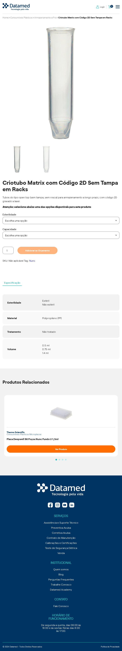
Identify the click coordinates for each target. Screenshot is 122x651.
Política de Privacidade (110, 646)
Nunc (32, 260)
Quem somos (61, 569)
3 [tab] (62, 459)
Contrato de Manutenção (61, 537)
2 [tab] (59, 459)
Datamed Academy (61, 589)
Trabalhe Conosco (61, 584)
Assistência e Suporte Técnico (61, 522)
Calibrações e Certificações (61, 542)
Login (102, 7)
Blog (61, 574)
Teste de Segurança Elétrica (61, 548)
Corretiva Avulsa (61, 532)
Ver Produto (61, 449)
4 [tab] (66, 459)
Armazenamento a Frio (45, 17)
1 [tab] (56, 459)
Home (6, 17)
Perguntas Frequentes (61, 579)
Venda (61, 553)
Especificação (12, 282)
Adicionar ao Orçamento (37, 250)
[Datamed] (61, 489)
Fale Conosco (61, 606)
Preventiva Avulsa (61, 527)
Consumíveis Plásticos (21, 17)
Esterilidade (9, 214)
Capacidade (9, 229)
